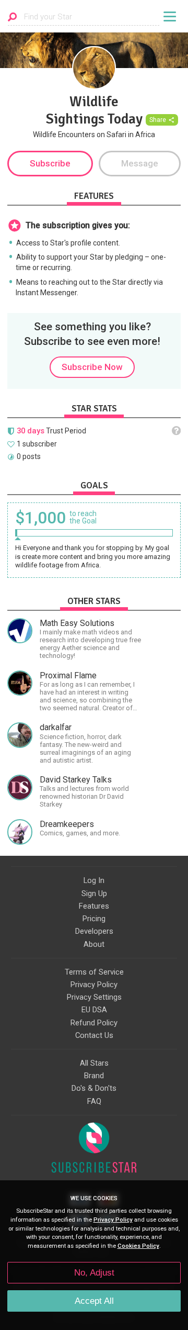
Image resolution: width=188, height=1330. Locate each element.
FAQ (94, 1101)
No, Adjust (94, 1273)
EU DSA (94, 1009)
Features (94, 906)
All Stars (94, 1063)
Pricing (94, 918)
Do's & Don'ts (94, 1088)
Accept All (94, 1301)
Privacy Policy (94, 984)
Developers (94, 931)
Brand (94, 1075)
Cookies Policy (138, 1246)
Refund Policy (94, 1022)
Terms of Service (94, 972)
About (94, 944)
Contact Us (94, 1035)
